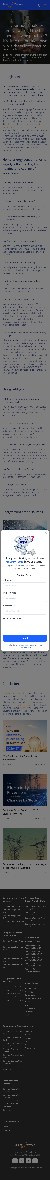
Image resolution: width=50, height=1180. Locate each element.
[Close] (45, 532)
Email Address (9, 605)
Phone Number (9, 593)
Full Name (7, 580)
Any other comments (12, 618)
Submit (25, 638)
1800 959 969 (25, 647)
